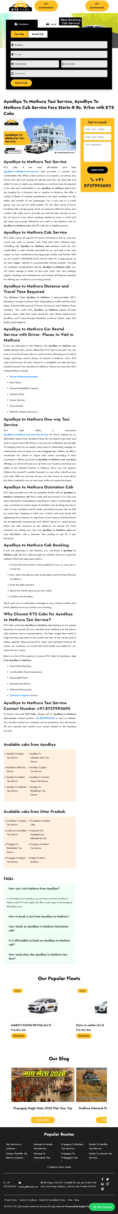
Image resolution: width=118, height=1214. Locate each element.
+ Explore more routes (59, 1167)
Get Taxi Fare (104, 1207)
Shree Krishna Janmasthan (24, 376)
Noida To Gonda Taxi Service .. (100, 1155)
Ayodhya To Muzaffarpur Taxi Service (37, 790)
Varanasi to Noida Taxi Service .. (43, 1146)
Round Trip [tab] (38, 34)
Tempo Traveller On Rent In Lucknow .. (16, 1155)
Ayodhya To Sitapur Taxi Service (15, 755)
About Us (76, 3)
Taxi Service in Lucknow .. (13, 1146)
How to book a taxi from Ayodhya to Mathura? (39, 917)
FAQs (70, 1200)
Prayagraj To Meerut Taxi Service (39, 846)
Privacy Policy (10, 1200)
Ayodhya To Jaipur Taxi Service (38, 769)
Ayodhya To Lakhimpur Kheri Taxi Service (39, 757)
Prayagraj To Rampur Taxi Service (16, 859)
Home (64, 3)
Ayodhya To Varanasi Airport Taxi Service (39, 779)
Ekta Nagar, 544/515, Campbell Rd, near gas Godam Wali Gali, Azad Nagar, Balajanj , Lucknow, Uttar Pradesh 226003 (68, 1184)
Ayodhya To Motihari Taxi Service (16, 779)
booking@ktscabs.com (28, 1186)
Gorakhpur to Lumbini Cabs (40, 822)
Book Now (19, 1035)
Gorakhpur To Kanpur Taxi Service (16, 822)
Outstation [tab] (21, 24)
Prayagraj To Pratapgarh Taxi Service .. (69, 1158)
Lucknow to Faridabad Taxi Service (17, 832)
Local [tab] (51, 24)
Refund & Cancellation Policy (52, 1200)
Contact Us (66, 9)
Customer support (20, 695)
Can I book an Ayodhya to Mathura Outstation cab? (38, 929)
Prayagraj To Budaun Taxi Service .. (72, 1146)
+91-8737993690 (46, 5)
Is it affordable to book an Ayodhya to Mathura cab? (39, 943)
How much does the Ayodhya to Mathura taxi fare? (38, 957)
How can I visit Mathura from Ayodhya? (35, 889)
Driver (63, 6)
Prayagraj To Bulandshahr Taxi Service (14, 848)
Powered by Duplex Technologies (83, 1206)
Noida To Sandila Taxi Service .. (98, 1146)
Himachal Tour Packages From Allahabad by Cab (38, 834)
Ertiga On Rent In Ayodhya (38, 859)
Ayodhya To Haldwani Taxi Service (16, 788)
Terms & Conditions (28, 1200)
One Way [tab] (19, 34)
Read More (42, 1119)
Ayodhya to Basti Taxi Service (16, 769)
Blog (77, 1200)
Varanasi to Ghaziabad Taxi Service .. (42, 1158)
